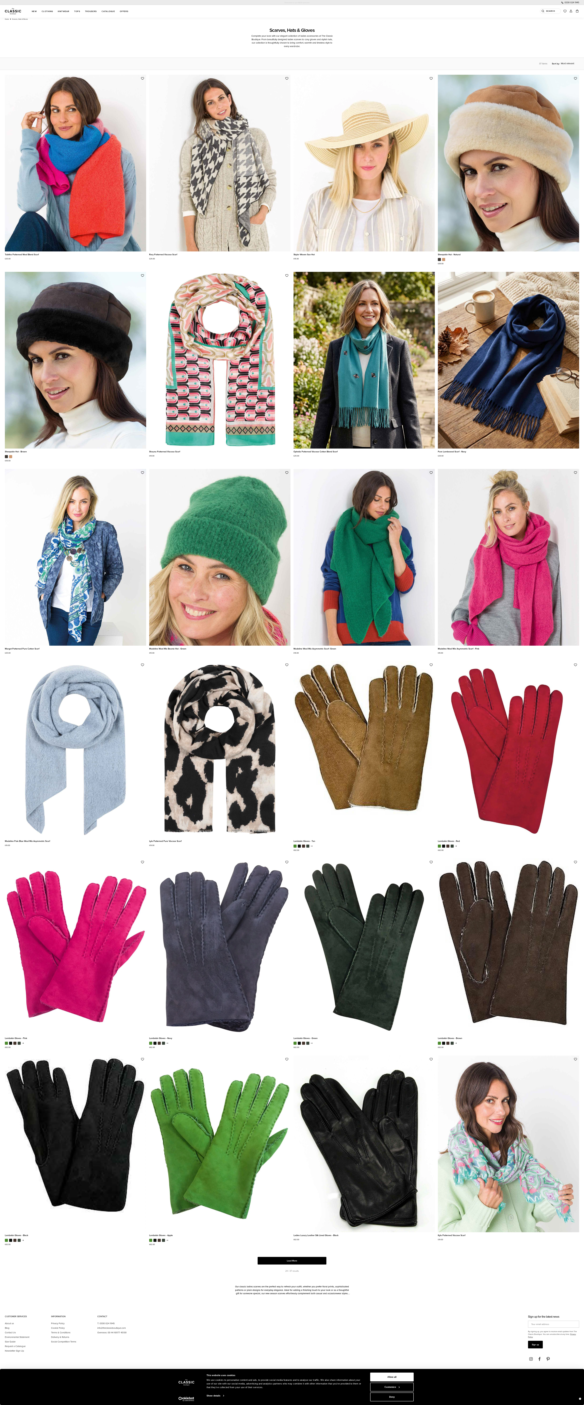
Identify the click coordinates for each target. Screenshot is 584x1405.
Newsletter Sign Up (14, 1350)
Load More (292, 1260)
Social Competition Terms (63, 1341)
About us (9, 1323)
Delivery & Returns (60, 1337)
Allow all (392, 1377)
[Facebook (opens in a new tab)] (540, 1359)
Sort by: (556, 63)
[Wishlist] (565, 11)
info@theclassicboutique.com (111, 1328)
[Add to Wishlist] (142, 78)
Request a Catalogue (15, 1346)
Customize (390, 1387)
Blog (7, 1328)
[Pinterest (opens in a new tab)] (548, 1359)
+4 (312, 846)
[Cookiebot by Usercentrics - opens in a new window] (186, 1399)
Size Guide (10, 1341)
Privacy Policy (57, 1323)
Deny (392, 1397)
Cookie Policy (58, 1328)
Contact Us (10, 1332)
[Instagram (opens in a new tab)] (531, 1359)
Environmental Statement (17, 1337)
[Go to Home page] (13, 11)
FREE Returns (296, 2)
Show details (213, 1395)
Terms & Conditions (60, 1332)
